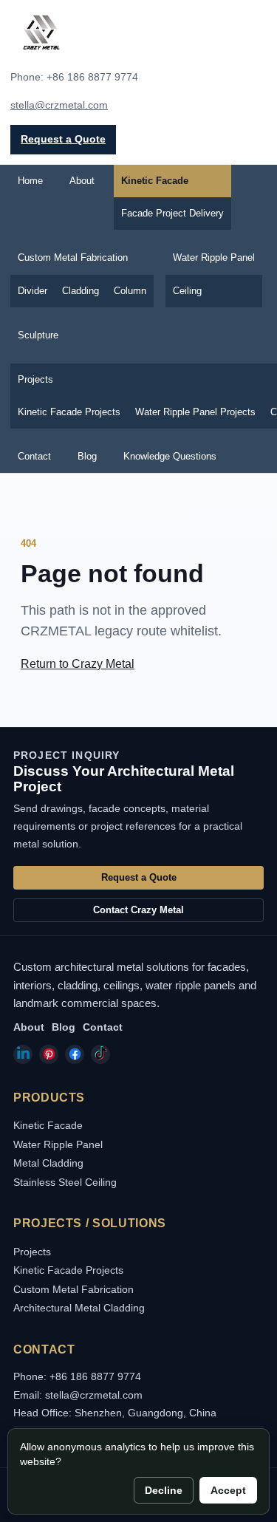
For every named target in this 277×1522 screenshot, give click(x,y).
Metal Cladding (48, 1163)
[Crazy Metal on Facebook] (74, 1054)
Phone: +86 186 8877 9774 (77, 1376)
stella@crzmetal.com (59, 105)
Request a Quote (63, 139)
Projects (32, 1251)
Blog (87, 456)
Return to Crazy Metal (77, 664)
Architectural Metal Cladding (79, 1308)
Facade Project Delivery (172, 213)
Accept (228, 1490)
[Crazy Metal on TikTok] (100, 1054)
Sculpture (38, 335)
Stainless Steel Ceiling (65, 1182)
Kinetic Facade (154, 180)
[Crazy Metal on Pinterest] (48, 1054)
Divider (32, 290)
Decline (163, 1490)
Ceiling (187, 290)
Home (30, 180)
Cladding (80, 290)
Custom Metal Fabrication (73, 257)
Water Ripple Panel (214, 257)
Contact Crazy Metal (138, 909)
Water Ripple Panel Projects (195, 411)
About (82, 180)
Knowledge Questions (169, 456)
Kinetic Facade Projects (69, 411)
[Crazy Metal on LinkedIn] (23, 1054)
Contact (34, 456)
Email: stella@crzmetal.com (78, 1395)
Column (130, 290)
